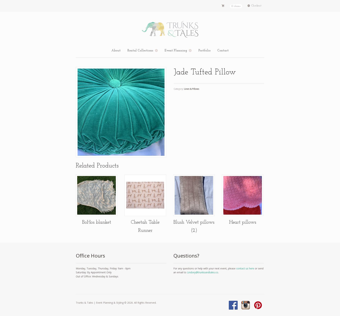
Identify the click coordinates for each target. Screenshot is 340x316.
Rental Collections (140, 50)
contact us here (245, 268)
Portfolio (204, 50)
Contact (223, 50)
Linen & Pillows (191, 88)
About (116, 50)
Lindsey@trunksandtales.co (202, 272)
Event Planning (176, 50)
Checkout (256, 5)
